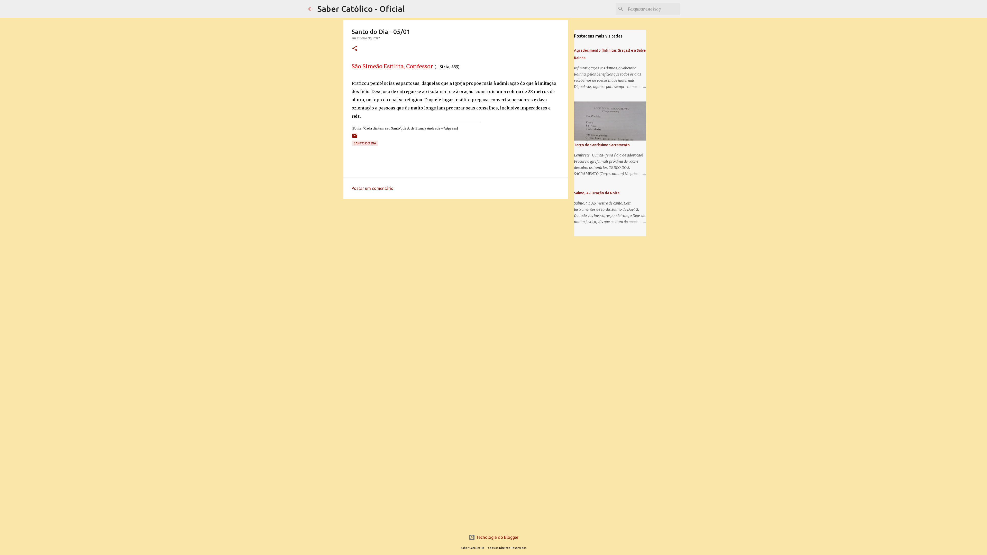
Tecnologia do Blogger (496, 537)
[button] (355, 48)
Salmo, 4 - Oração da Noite (596, 193)
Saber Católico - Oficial (361, 8)
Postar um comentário (373, 188)
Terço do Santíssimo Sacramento (602, 145)
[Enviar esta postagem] (355, 137)
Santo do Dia (365, 143)
